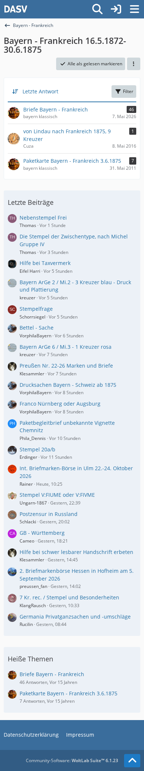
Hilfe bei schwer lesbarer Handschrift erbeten (76, 551)
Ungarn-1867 (33, 503)
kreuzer (27, 298)
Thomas (28, 225)
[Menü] (134, 9)
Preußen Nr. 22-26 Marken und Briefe (66, 365)
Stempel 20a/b (37, 449)
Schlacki (28, 522)
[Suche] (97, 9)
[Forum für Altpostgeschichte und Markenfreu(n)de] (15, 9)
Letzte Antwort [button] (40, 91)
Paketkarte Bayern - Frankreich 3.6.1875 (68, 693)
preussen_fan (33, 586)
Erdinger (28, 457)
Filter (128, 91)
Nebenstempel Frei (43, 217)
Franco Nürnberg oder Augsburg (60, 403)
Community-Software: (72, 760)
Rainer (26, 484)
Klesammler (32, 374)
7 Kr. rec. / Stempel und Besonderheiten (69, 597)
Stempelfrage (36, 308)
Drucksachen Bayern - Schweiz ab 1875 (68, 384)
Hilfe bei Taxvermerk (45, 262)
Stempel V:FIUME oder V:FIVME (57, 494)
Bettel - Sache (37, 327)
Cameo (27, 541)
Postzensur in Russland (49, 513)
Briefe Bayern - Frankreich (52, 674)
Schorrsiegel (32, 317)
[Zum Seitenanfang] (132, 760)
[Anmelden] (116, 9)
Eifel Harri (30, 271)
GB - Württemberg (42, 532)
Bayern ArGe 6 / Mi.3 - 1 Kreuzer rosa (66, 346)
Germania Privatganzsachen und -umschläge (75, 616)
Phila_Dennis (33, 438)
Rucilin (26, 624)
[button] (133, 64)
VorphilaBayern (35, 336)
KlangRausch (33, 605)
